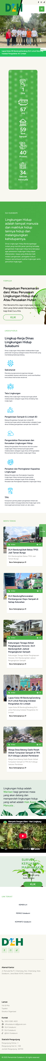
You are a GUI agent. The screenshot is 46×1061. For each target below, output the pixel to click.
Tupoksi (4, 1008)
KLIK (13, 317)
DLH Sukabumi (10, 1027)
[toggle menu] (41, 9)
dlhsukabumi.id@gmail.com (15, 1024)
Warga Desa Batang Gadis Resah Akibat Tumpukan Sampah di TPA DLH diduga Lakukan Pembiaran (24, 752)
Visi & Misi (6, 1005)
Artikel (13, 544)
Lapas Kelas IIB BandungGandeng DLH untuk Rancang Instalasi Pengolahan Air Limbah (24, 700)
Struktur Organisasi (9, 1011)
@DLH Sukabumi (11, 1033)
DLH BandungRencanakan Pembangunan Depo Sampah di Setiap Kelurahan (23, 599)
